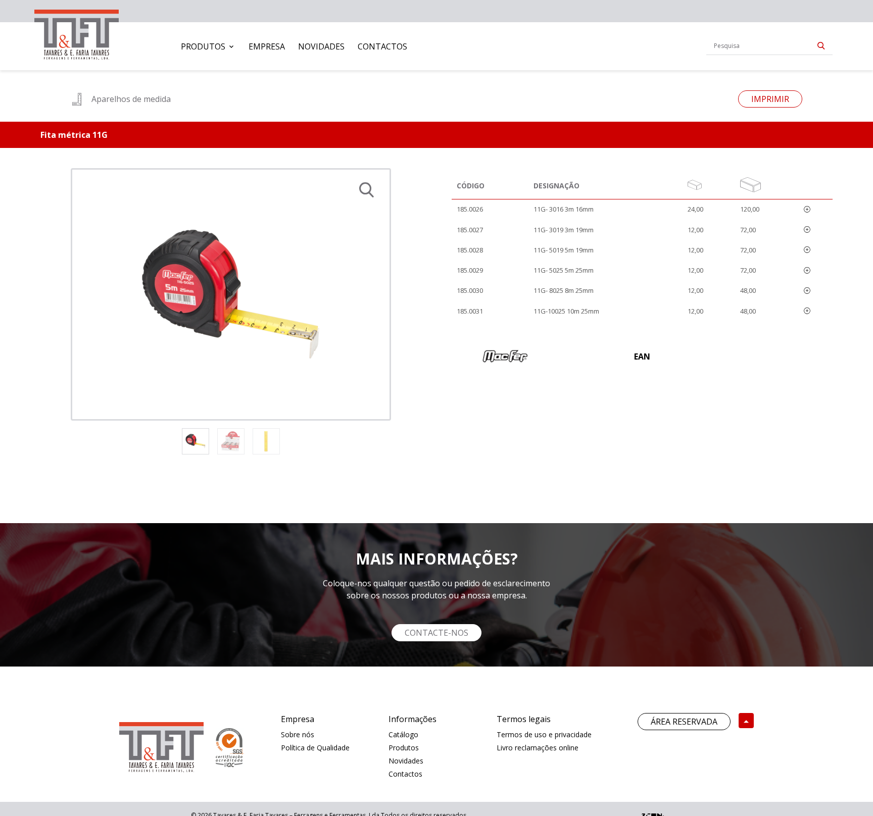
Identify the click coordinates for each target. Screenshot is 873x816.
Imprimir (770, 99)
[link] (76, 33)
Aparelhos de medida (131, 99)
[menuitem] (208, 46)
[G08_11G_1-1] (230, 294)
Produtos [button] (203, 46)
